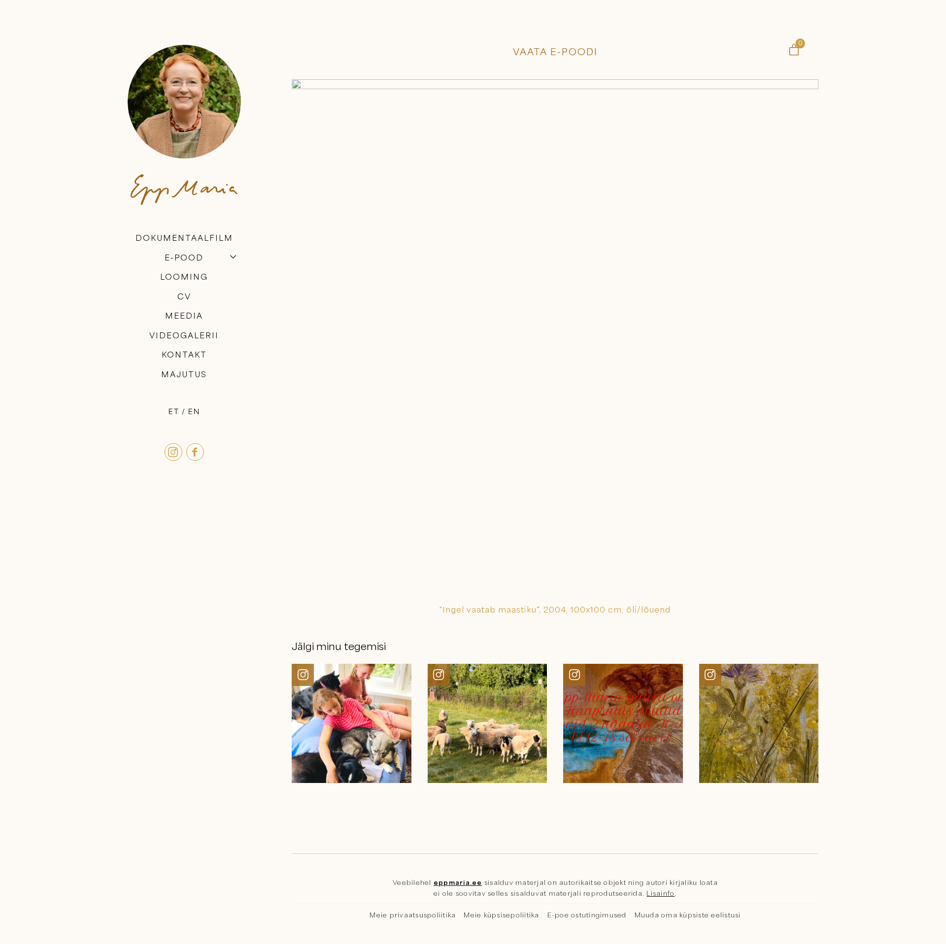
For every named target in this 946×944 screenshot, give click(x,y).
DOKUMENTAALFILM (184, 238)
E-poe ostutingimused (587, 915)
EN (194, 411)
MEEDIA (184, 316)
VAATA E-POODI (555, 51)
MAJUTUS (184, 374)
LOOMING (184, 277)
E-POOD (184, 257)
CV (184, 296)
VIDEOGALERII (184, 335)
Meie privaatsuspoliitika (413, 915)
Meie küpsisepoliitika (501, 915)
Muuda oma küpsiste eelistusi (688, 915)
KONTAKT (184, 355)
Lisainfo (660, 893)
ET (174, 411)
